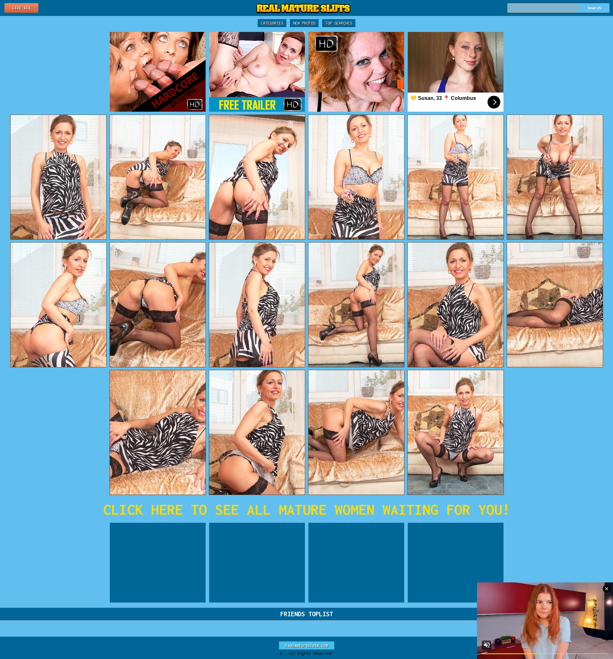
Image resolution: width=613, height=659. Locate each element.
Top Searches (338, 23)
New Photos (304, 23)
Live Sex (21, 7)
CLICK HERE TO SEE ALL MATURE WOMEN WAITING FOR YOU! (306, 509)
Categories (272, 23)
